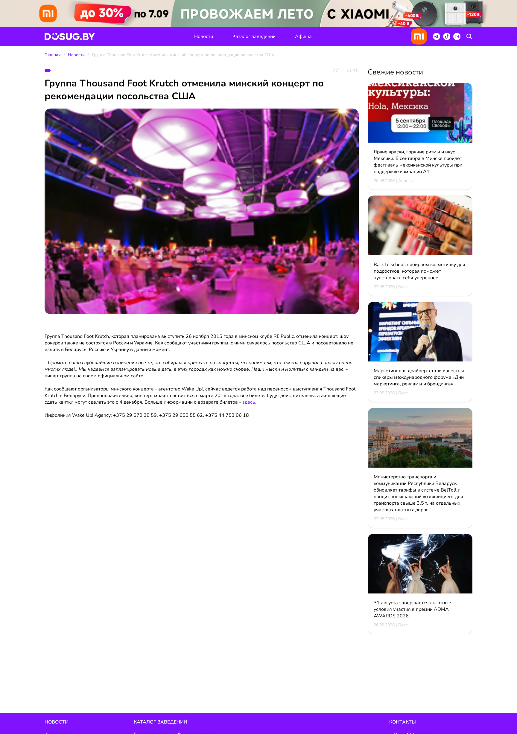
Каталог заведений (254, 36)
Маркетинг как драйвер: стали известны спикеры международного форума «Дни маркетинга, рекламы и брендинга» (419, 377)
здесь (248, 402)
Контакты (402, 722)
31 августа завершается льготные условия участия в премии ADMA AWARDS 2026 (412, 609)
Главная (53, 55)
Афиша (303, 36)
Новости (203, 36)
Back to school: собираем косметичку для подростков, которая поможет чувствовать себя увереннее (419, 271)
